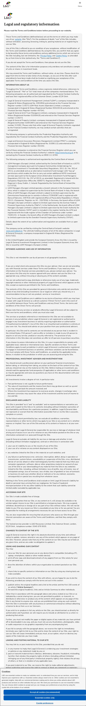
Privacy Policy (46, 55)
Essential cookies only (45, 698)
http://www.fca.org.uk (64, 152)
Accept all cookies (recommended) (45, 692)
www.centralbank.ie (14, 231)
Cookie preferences (44, 703)
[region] (43, 358)
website (18, 39)
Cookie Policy (61, 55)
